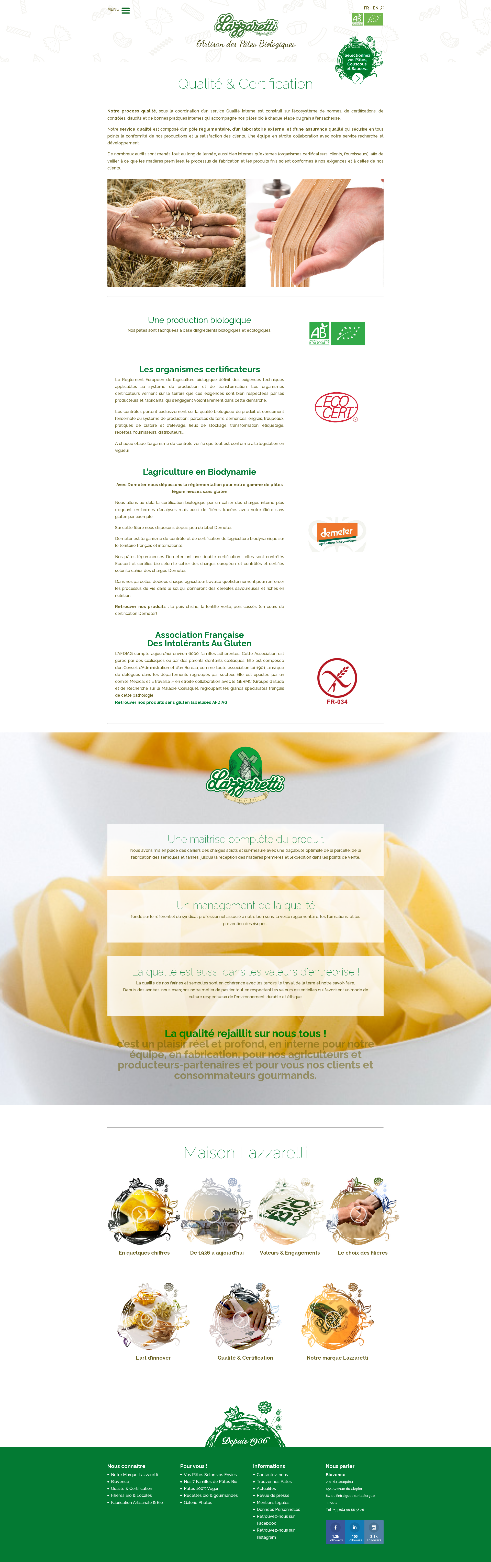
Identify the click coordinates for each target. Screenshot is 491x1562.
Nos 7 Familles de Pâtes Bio (210, 1481)
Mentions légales (273, 1502)
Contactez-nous (272, 1474)
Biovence (120, 1481)
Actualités (266, 1488)
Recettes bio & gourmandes (211, 1495)
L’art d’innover (153, 1358)
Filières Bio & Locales (131, 1495)
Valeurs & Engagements (290, 1253)
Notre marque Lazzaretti (337, 1358)
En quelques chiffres (144, 1253)
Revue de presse (273, 1495)
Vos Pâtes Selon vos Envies (210, 1474)
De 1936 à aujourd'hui (217, 1253)
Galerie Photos (198, 1502)
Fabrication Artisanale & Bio (137, 1502)
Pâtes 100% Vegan (201, 1488)
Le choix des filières (363, 1253)
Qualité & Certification (245, 1358)
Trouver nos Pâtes (274, 1481)
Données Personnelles (278, 1509)
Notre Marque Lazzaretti (134, 1474)
